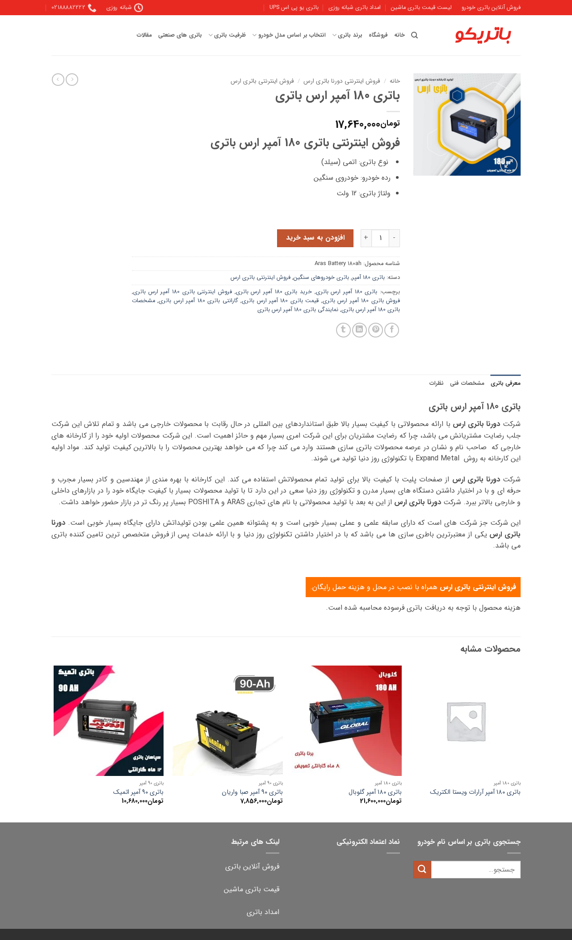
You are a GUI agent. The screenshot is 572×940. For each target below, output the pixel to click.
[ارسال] (422, 869)
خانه (399, 35)
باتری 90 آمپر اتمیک (138, 792)
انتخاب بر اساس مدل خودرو (291, 35)
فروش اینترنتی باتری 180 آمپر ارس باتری (182, 291)
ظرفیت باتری (230, 35)
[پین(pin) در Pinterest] (375, 330)
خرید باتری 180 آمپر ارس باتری (274, 291)
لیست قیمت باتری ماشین (421, 7)
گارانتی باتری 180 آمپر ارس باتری (198, 300)
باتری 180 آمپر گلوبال (375, 792)
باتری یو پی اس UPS (294, 7)
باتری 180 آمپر (368, 277)
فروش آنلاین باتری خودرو (491, 7)
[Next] (54, 743)
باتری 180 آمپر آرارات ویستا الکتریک (475, 792)
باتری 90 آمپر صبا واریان (252, 792)
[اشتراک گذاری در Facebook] (391, 330)
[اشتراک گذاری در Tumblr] (343, 330)
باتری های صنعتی (180, 35)
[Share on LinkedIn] (359, 330)
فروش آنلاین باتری (252, 866)
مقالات (144, 35)
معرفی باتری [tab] (506, 383)
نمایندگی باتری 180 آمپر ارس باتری (297, 309)
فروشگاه (378, 35)
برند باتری (350, 35)
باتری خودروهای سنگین (321, 277)
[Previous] (520, 743)
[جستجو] (414, 35)
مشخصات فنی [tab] (467, 383)
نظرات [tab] (436, 383)
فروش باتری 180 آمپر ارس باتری (361, 300)
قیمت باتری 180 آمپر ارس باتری (280, 300)
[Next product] (72, 79)
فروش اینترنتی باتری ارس (262, 81)
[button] (508, 164)
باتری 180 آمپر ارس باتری (347, 291)
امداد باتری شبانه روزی (354, 7)
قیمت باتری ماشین (251, 889)
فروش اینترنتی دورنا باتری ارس (341, 81)
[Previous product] (58, 79)
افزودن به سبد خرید (315, 237)
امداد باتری (263, 912)
